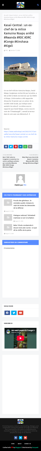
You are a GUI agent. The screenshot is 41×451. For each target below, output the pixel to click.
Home (13, 443)
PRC (6, 50)
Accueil (6, 15)
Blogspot (18, 447)
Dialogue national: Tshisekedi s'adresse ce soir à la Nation (24, 216)
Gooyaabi (35, 447)
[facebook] (7, 313)
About (20, 443)
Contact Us (27, 443)
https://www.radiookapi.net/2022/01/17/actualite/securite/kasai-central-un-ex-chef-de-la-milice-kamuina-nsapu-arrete (20, 134)
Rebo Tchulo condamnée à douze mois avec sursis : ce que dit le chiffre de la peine (25, 227)
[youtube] (20, 313)
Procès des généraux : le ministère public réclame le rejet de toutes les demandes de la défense (24, 204)
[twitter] (14, 313)
